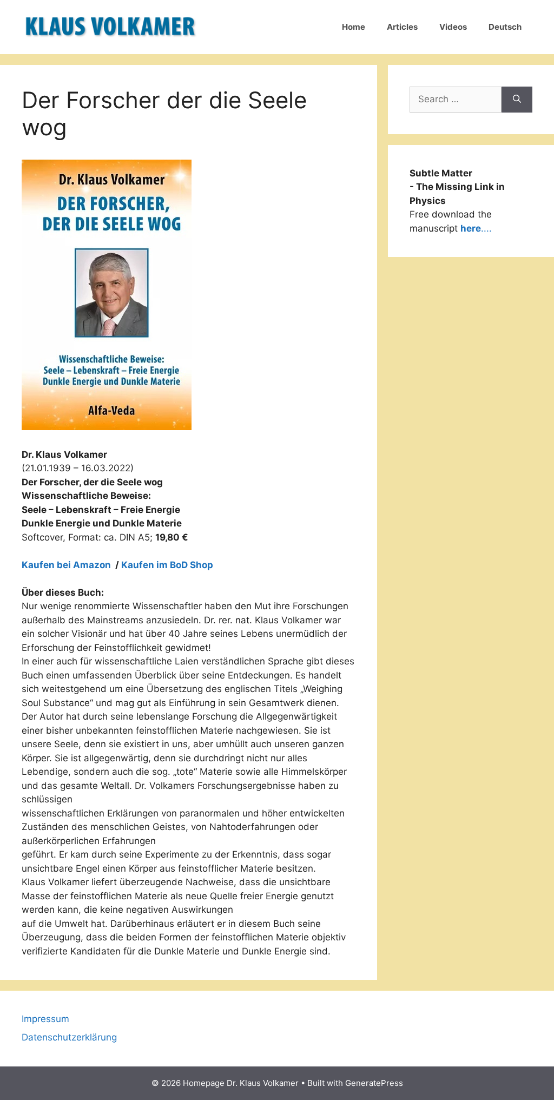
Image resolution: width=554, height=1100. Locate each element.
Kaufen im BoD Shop (167, 564)
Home (353, 27)
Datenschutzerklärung (69, 1037)
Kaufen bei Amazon (67, 564)
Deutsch (505, 27)
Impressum (45, 1018)
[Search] (517, 100)
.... (476, 228)
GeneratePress (374, 1083)
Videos (453, 27)
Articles (402, 27)
